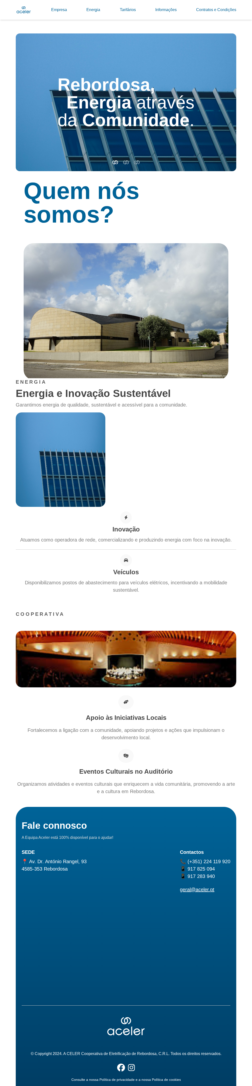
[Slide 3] (137, 162)
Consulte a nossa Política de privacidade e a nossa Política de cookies (126, 1080)
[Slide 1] (115, 162)
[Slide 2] (126, 162)
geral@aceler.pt (197, 889)
